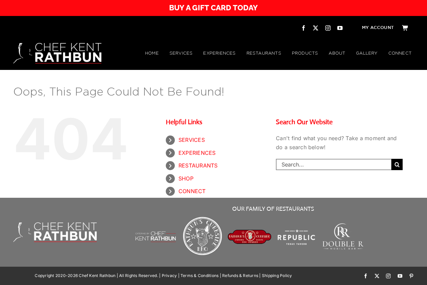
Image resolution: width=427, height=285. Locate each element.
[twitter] (315, 28)
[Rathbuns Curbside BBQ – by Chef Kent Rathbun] (203, 217)
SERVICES (191, 140)
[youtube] (340, 28)
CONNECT (192, 191)
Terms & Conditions (199, 275)
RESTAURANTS (198, 165)
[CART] (405, 28)
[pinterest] (411, 276)
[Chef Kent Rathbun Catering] (155, 224)
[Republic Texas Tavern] (296, 217)
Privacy (169, 275)
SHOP (185, 178)
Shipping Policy (277, 275)
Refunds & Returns (240, 275)
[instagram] (328, 28)
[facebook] (303, 28)
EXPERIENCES (197, 152)
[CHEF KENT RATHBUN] (57, 45)
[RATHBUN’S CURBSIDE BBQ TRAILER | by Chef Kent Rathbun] (250, 232)
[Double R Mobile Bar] (343, 225)
